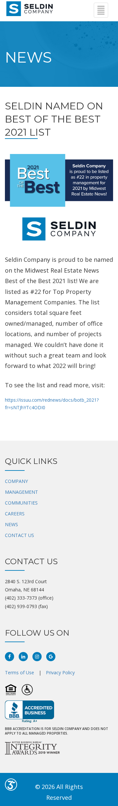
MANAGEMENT (21, 492)
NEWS (11, 524)
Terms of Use (19, 672)
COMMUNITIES (21, 503)
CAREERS (15, 513)
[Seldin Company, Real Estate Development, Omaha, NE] (29, 711)
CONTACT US (19, 535)
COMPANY (16, 481)
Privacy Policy (60, 672)
